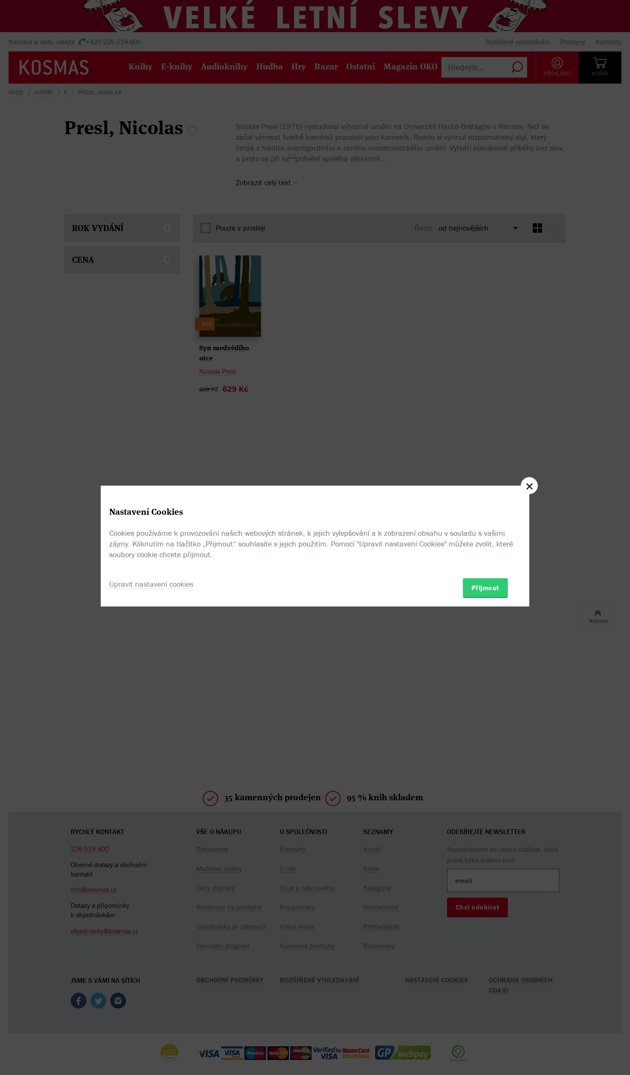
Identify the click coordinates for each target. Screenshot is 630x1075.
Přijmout (485, 587)
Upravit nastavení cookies (151, 584)
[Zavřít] (529, 485)
